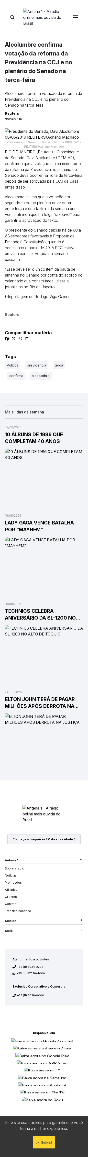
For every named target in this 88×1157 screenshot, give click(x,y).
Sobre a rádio (14, 868)
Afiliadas (11, 889)
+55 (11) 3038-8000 (30, 995)
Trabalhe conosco (18, 911)
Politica (12, 365)
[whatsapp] (20, 339)
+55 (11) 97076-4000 (31, 973)
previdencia (36, 365)
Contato (10, 904)
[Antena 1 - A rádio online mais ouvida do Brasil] (44, 17)
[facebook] (7, 339)
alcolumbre (41, 376)
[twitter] (14, 339)
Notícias (11, 875)
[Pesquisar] (12, 17)
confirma (16, 376)
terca (59, 365)
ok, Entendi (44, 1142)
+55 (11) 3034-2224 (30, 966)
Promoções (13, 882)
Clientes (11, 897)
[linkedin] (26, 339)
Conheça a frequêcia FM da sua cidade (42, 839)
